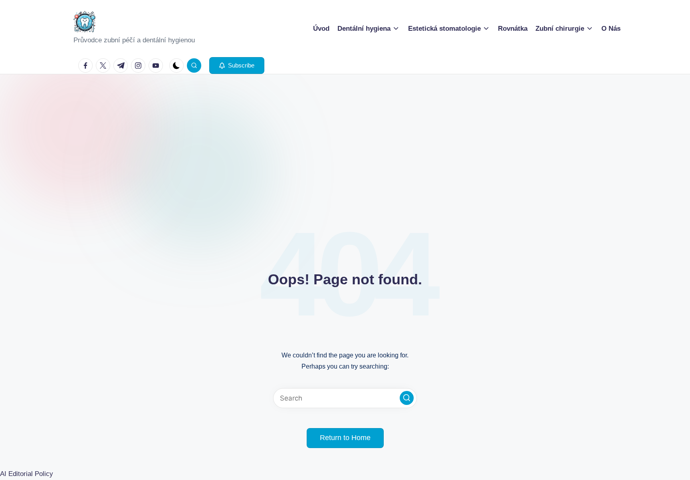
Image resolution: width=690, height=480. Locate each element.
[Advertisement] (345, 134)
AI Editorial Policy (26, 474)
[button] (236, 65)
